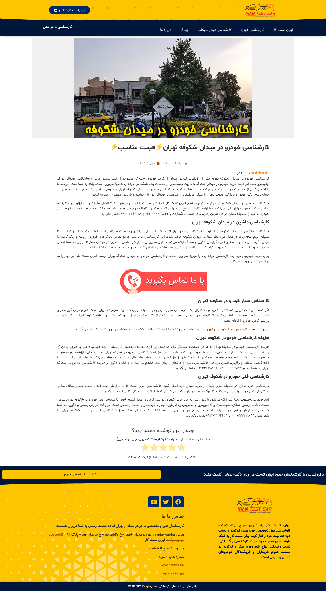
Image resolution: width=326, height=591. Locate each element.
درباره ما (165, 29)
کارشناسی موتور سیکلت (214, 29)
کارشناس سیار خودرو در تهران (226, 329)
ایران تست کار (283, 29)
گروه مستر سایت (153, 586)
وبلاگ (184, 29)
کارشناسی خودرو (252, 29)
